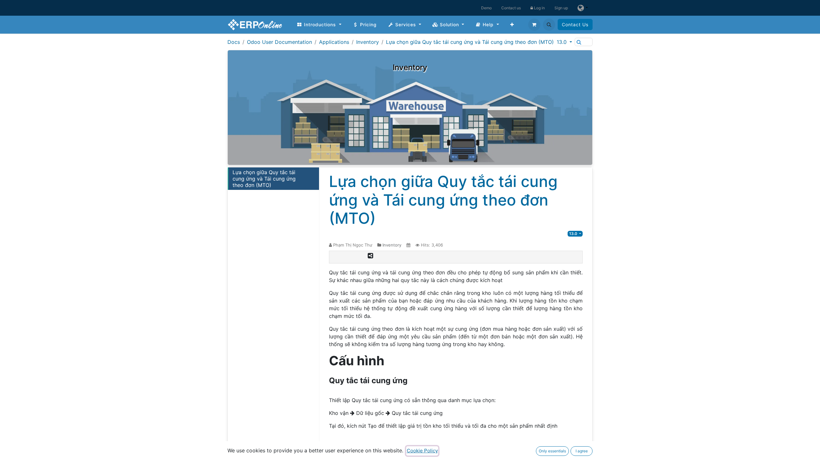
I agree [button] (582, 451)
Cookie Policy (422, 451)
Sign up (561, 7)
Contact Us (575, 24)
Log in (539, 7)
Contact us (511, 7)
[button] (549, 25)
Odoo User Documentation (279, 42)
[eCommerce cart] (534, 25)
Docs (233, 42)
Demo (486, 7)
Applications (334, 42)
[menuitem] (319, 24)
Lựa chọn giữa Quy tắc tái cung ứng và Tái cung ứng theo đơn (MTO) (470, 42)
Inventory (367, 42)
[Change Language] (583, 8)
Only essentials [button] (552, 451)
